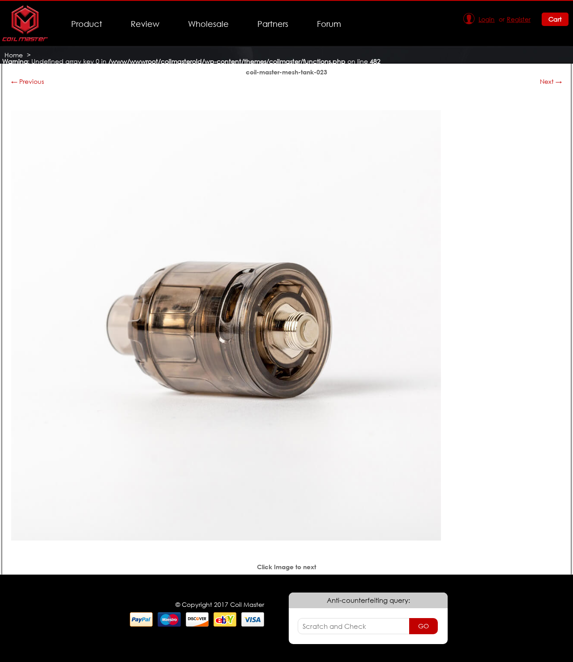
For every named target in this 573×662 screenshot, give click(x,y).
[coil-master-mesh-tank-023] (226, 538)
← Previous (27, 81)
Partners (272, 24)
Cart (555, 19)
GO (423, 626)
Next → (551, 81)
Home (13, 55)
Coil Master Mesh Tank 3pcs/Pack (55, 67)
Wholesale (208, 24)
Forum (329, 24)
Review (145, 24)
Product (86, 24)
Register (518, 19)
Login (487, 19)
